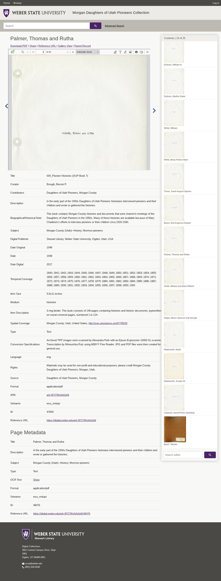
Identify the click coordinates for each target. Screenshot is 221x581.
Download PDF (18, 45)
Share (33, 45)
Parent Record (82, 45)
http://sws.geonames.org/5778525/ (108, 323)
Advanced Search (114, 25)
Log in (216, 3)
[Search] (95, 25)
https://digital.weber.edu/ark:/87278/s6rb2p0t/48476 (61, 513)
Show (36, 479)
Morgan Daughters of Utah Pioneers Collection (111, 13)
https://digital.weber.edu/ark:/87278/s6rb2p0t (71, 420)
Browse (17, 3)
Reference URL (47, 45)
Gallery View (65, 45)
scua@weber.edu (33, 563)
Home (6, 3)
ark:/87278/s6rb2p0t (58, 394)
